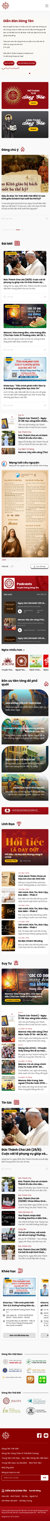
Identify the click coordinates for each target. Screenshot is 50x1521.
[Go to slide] (19, 73)
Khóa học (9, 1271)
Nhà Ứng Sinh (8, 1467)
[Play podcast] (20, 611)
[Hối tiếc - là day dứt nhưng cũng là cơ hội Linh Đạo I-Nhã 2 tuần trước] (25, 847)
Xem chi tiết (8, 63)
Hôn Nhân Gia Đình (9, 1500)
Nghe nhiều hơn (12, 649)
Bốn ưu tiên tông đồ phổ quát (19, 682)
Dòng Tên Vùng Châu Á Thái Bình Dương (20, 1453)
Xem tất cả (41, 594)
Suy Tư (7, 963)
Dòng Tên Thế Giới (10, 1448)
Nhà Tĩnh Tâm (35, 1463)
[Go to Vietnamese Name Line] (12, 1361)
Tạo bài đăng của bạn (26, 63)
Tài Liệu (25, 1496)
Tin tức (7, 1103)
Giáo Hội (5, 1496)
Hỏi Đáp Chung (25, 1500)
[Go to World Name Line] (12, 1401)
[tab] (3, 229)
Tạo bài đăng (35, 1491)
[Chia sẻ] (12, 566)
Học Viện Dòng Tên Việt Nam (35, 1458)
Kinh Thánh (15, 1496)
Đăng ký (33, 129)
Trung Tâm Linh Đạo (11, 1458)
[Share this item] (32, 218)
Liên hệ (33, 103)
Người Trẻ (34, 1496)
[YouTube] (46, 1435)
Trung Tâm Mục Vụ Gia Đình (14, 1463)
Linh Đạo (8, 824)
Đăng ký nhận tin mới (10, 1472)
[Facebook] (39, 1435)
